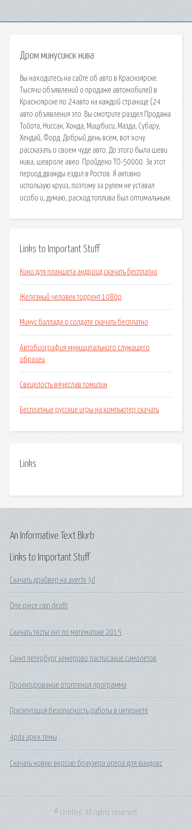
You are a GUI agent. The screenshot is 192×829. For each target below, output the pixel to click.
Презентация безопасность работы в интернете (79, 711)
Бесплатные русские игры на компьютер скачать (89, 410)
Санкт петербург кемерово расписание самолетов (83, 659)
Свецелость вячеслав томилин (63, 385)
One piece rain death (39, 606)
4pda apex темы (33, 737)
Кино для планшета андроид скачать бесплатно (89, 272)
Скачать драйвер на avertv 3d (52, 580)
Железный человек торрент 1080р (71, 297)
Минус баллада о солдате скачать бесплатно (84, 322)
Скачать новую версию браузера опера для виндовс (86, 763)
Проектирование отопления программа (68, 685)
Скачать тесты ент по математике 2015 (66, 632)
